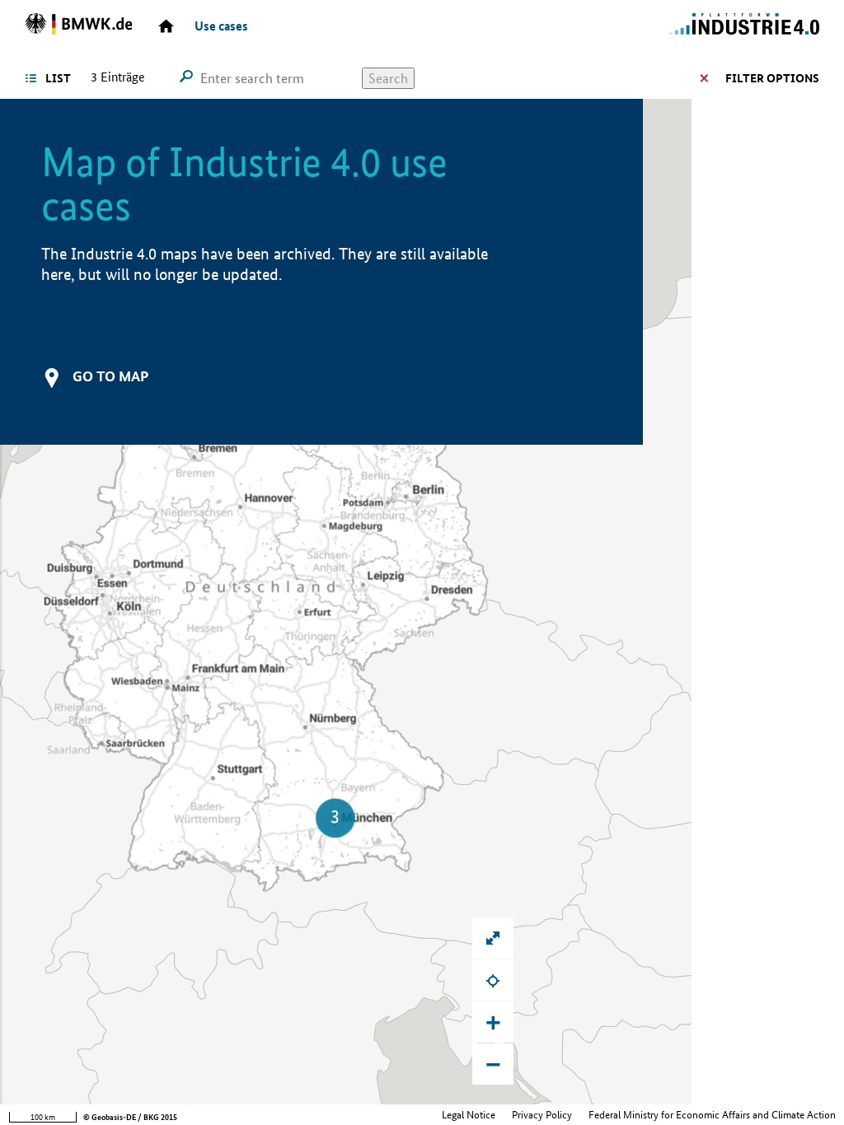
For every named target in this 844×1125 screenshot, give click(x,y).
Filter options (772, 78)
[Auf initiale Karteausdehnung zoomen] (492, 938)
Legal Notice (468, 1115)
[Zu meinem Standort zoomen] (492, 980)
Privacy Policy (542, 1115)
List (58, 78)
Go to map (110, 376)
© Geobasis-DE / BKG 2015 (130, 1117)
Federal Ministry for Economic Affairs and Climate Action (712, 1115)
